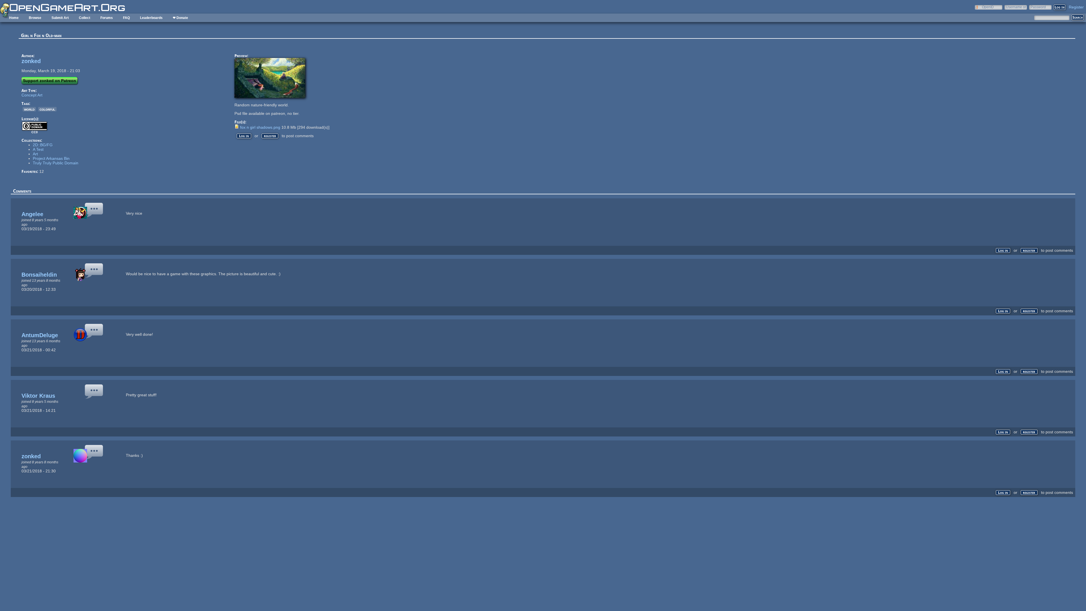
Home (14, 18)
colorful (47, 109)
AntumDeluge (39, 335)
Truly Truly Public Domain (55, 163)
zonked (31, 61)
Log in (244, 136)
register (270, 136)
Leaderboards (151, 18)
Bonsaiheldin (39, 275)
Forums (106, 18)
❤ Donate (180, 18)
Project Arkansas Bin (51, 158)
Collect (84, 18)
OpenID (988, 7)
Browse (35, 18)
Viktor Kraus (38, 396)
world (29, 109)
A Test (38, 149)
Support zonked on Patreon (49, 80)
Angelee (32, 214)
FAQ (126, 18)
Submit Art (60, 18)
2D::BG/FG (43, 145)
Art (35, 154)
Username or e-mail (1016, 7)
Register (1076, 7)
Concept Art (31, 95)
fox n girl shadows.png (260, 127)
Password (1038, 7)
